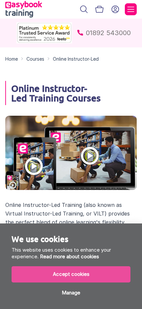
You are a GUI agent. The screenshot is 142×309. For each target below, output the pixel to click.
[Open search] (84, 9)
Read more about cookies (69, 256)
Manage (71, 292)
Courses (35, 59)
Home (11, 59)
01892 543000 (108, 33)
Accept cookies (71, 274)
